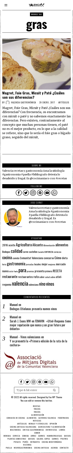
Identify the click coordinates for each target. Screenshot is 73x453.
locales (37, 264)
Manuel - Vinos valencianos (25, 337)
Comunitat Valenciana (31, 258)
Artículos (63, 102)
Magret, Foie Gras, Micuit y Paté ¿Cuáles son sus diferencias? (33, 95)
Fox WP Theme (55, 397)
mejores (51, 264)
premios (30, 271)
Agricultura (24, 244)
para (22, 270)
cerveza (48, 251)
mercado (61, 264)
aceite (11, 245)
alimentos (61, 244)
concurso (49, 258)
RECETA (57, 270)
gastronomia (16, 263)
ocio (11, 271)
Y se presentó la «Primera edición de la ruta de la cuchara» (38, 343)
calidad (16, 251)
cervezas (57, 251)
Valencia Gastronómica (23, 102)
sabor (41, 277)
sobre (52, 277)
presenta (40, 271)
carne (25, 252)
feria (4, 264)
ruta (36, 276)
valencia (20, 283)
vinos (50, 283)
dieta (65, 258)
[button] (54, 390)
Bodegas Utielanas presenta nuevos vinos (33, 309)
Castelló (41, 251)
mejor (45, 264)
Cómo (57, 257)
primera (48, 271)
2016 (5, 245)
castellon (33, 252)
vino (42, 283)
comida (16, 258)
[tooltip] (19, 193)
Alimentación (49, 245)
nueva (5, 271)
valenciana (34, 284)
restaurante (9, 276)
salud (47, 277)
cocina (7, 257)
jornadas (30, 264)
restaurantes (25, 277)
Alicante (37, 244)
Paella (16, 271)
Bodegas (6, 252)
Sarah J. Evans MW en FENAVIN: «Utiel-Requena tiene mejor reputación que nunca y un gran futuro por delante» (40, 325)
